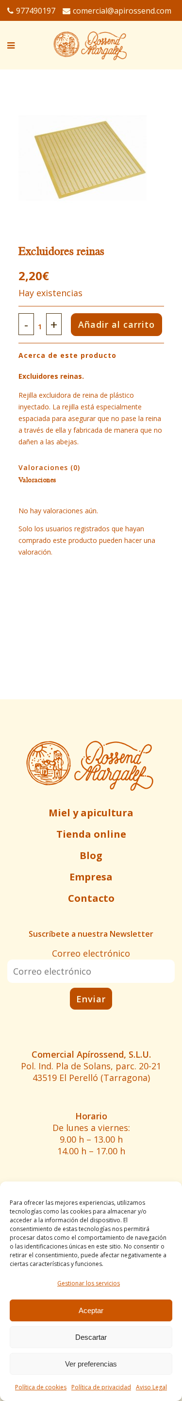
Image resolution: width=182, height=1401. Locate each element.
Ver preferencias (91, 1364)
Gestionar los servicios (88, 1283)
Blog (91, 855)
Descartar (91, 1337)
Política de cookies (40, 1387)
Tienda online (91, 834)
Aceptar (91, 1310)
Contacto (91, 898)
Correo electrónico (91, 953)
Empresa (91, 876)
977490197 (35, 10)
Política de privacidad (101, 1387)
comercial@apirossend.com (122, 10)
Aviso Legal (151, 1387)
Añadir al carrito (116, 324)
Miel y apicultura (91, 812)
